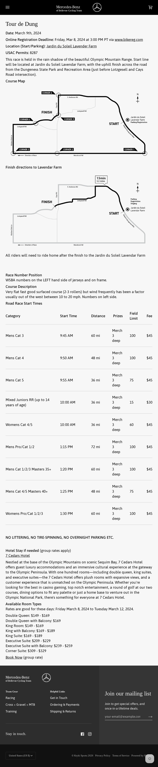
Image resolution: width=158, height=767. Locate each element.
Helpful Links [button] (57, 691)
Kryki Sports (80, 755)
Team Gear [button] (12, 691)
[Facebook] (82, 734)
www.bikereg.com (129, 39)
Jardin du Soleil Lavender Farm (71, 46)
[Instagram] (90, 734)
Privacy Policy (102, 755)
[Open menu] (11, 7)
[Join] (147, 716)
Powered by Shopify (141, 755)
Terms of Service (120, 755)
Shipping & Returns (63, 711)
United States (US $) (19, 755)
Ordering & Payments (64, 704)
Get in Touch (58, 698)
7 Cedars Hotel (18, 555)
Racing (10, 698)
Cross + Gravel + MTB (20, 704)
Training (11, 711)
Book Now (14, 657)
